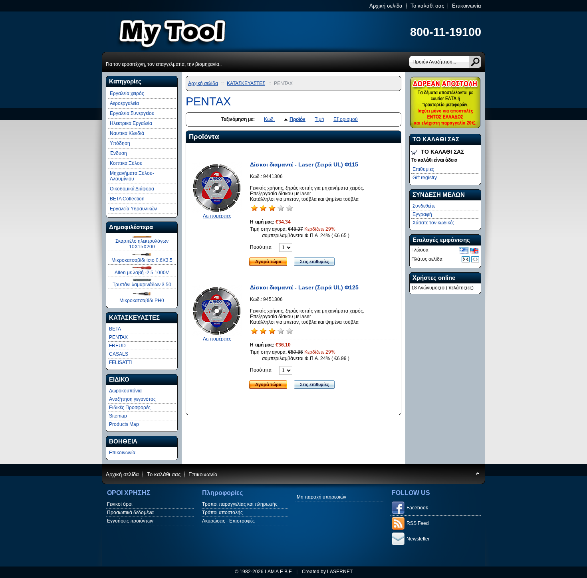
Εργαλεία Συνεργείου (132, 113)
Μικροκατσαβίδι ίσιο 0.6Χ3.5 (142, 260)
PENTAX (118, 337)
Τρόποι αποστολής (222, 512)
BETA (115, 329)
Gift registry (424, 177)
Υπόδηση (120, 143)
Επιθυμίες (423, 169)
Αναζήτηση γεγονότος (132, 399)
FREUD (117, 345)
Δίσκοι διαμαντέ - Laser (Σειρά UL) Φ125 (304, 287)
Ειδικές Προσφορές (130, 407)
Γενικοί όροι (120, 504)
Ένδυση (118, 153)
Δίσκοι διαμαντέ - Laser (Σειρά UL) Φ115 (304, 164)
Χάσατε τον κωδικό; (433, 223)
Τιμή (319, 119)
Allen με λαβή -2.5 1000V (142, 272)
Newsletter (418, 539)
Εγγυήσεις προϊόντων (130, 521)
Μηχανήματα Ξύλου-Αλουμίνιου (132, 176)
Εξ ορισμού (345, 119)
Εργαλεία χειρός (127, 93)
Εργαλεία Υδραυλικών (133, 209)
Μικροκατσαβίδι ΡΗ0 (141, 300)
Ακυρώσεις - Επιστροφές (228, 521)
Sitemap (118, 416)
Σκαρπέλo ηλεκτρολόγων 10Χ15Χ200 (142, 243)
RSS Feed (418, 523)
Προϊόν (297, 119)
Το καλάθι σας (427, 6)
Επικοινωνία (466, 6)
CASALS (118, 354)
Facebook (417, 508)
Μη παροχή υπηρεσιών (321, 497)
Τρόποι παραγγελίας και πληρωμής (240, 504)
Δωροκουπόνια (125, 391)
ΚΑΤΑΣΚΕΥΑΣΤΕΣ (246, 83)
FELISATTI (120, 362)
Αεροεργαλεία (124, 103)
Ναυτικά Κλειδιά (127, 133)
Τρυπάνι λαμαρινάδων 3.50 (142, 284)
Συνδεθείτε (423, 206)
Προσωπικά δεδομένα (130, 512)
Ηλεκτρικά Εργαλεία (131, 123)
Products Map (124, 424)
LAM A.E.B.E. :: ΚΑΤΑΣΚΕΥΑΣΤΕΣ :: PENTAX (201, 31)
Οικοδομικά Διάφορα (132, 189)
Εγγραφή (422, 214)
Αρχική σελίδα (386, 6)
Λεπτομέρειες (217, 216)
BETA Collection (127, 199)
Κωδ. (269, 119)
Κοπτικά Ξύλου (126, 163)
